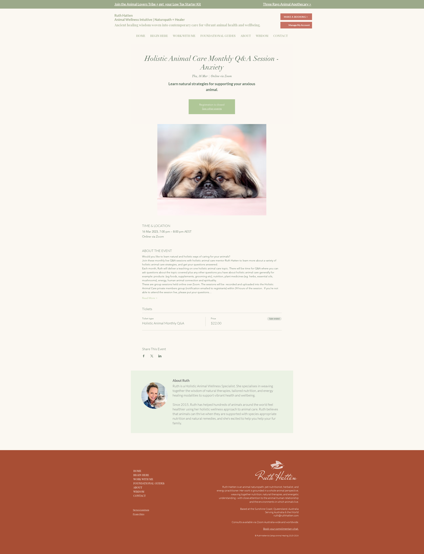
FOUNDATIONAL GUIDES (148, 483)
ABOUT (137, 487)
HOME (137, 471)
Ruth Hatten (278, 477)
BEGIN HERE (141, 475)
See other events (212, 108)
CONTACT (139, 495)
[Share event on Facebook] (143, 356)
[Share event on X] (151, 356)
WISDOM (138, 491)
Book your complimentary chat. (281, 528)
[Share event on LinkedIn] (159, 356)
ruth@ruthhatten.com (286, 515)
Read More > (150, 298)
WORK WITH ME (143, 479)
